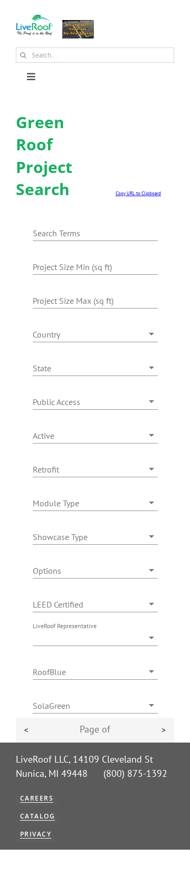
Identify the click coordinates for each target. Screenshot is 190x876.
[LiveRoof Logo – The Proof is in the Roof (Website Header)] (34, 19)
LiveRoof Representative (65, 626)
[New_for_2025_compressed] (78, 24)
